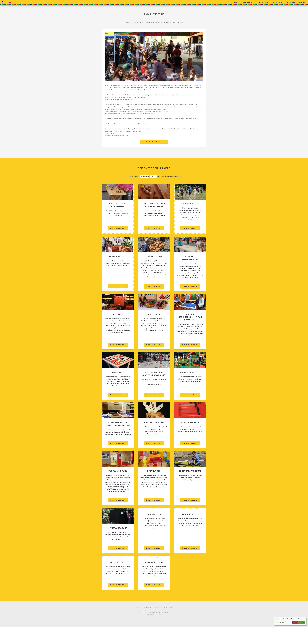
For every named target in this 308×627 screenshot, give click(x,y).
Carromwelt (154, 514)
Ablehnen (294, 622)
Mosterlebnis (118, 562)
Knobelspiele (117, 372)
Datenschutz (168, 607)
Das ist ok (301, 622)
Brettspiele (153, 314)
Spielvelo (118, 314)
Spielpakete (246, 2)
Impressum (157, 607)
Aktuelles (263, 2)
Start (234, 2)
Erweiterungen (154, 562)
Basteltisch (154, 471)
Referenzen (277, 2)
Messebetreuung (117, 471)
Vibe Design (158, 614)
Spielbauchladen (154, 422)
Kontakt (302, 2)
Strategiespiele (190, 422)
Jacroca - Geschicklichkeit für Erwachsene (190, 317)
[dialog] (290, 621)
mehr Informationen (118, 228)
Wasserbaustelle (190, 372)
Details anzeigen (279, 622)
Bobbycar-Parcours (190, 471)
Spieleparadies (154, 256)
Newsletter (147, 607)
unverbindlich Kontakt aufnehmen (154, 142)
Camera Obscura (117, 528)
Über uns (291, 2)
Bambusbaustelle (190, 203)
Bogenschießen (190, 514)
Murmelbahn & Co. (118, 256)
